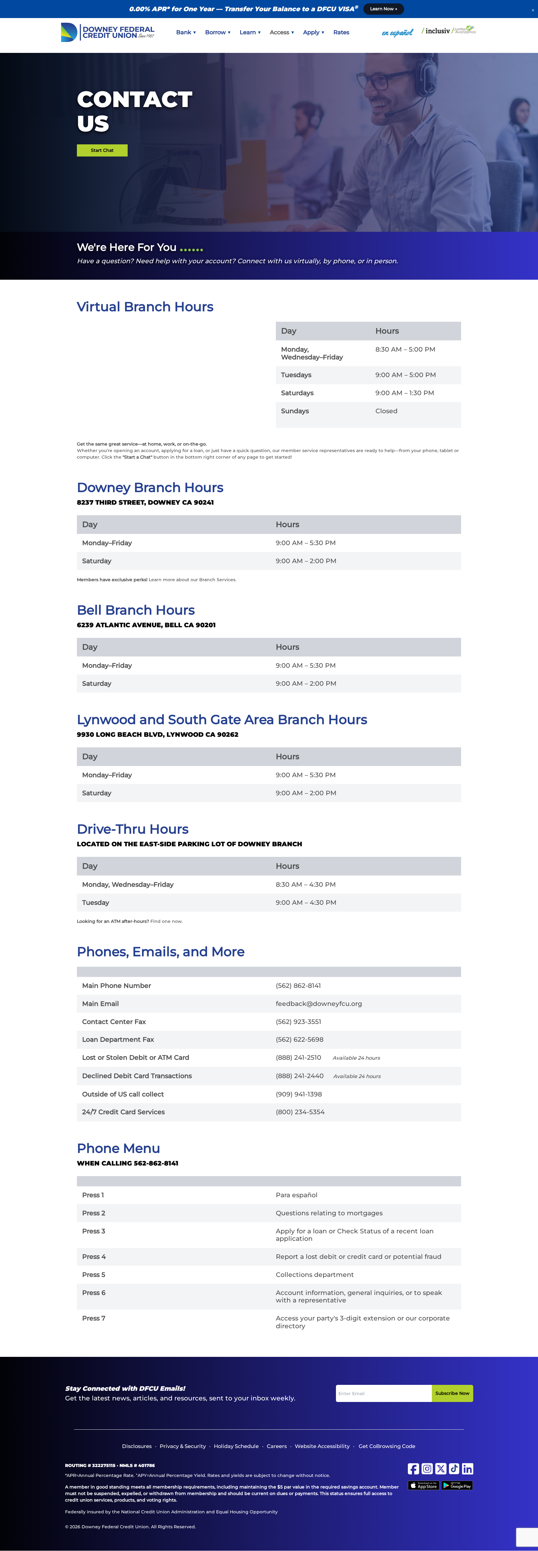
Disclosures (137, 1446)
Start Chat (102, 150)
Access (280, 32)
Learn (248, 32)
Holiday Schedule (236, 1446)
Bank (184, 32)
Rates (341, 32)
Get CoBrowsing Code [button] (387, 1446)
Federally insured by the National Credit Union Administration (135, 1512)
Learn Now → (383, 8)
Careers (277, 1446)
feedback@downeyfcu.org (319, 1003)
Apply (312, 32)
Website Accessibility (322, 1446)
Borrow (216, 32)
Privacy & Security (183, 1446)
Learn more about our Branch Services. (192, 579)
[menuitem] (186, 32)
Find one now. (166, 921)
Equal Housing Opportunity (247, 1512)
